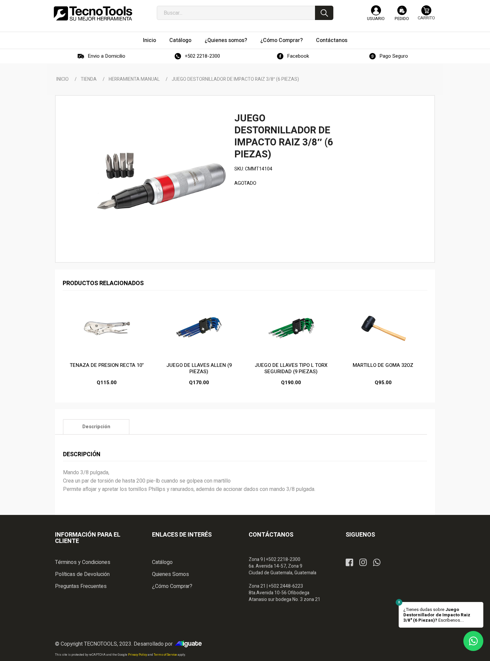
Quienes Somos (170, 574)
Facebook (298, 56)
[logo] (93, 13)
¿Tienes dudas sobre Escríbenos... (436, 615)
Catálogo (162, 562)
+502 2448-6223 (286, 586)
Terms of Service (166, 655)
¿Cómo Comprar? (172, 586)
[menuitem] (149, 40)
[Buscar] (324, 13)
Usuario (376, 18)
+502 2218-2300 (202, 56)
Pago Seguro (393, 56)
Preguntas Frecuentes (81, 586)
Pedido (402, 18)
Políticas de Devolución (82, 574)
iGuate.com (190, 644)
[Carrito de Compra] (426, 16)
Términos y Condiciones (82, 562)
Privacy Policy (138, 655)
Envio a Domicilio (106, 56)
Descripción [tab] (96, 426)
